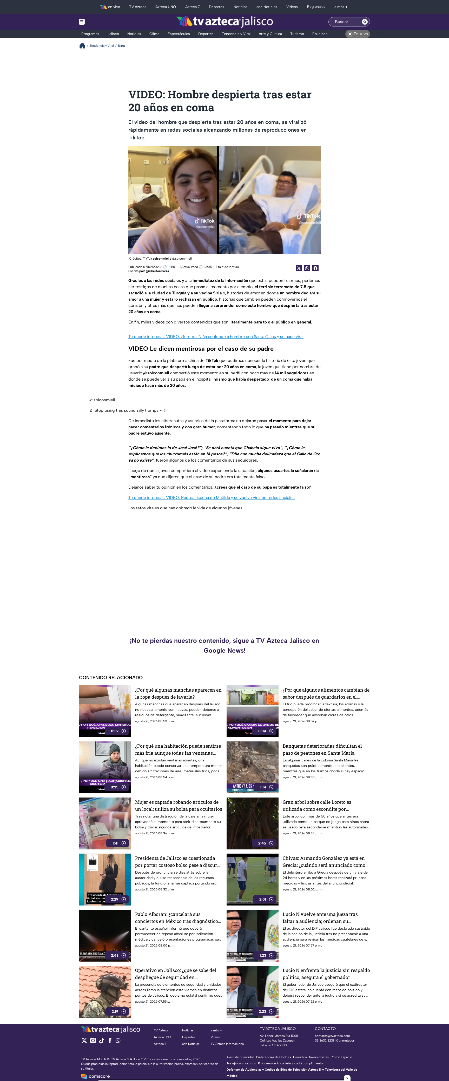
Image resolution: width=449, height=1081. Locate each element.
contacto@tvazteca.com (332, 1036)
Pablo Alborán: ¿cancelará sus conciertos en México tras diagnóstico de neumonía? (176, 918)
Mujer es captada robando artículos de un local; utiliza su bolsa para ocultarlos (178, 805)
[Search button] (365, 22)
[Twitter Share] (299, 268)
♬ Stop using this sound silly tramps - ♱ (127, 410)
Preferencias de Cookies (273, 1057)
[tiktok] (101, 1042)
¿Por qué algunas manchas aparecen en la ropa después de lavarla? (178, 693)
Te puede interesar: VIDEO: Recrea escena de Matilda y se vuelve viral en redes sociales (211, 497)
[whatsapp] (118, 1041)
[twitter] (84, 1042)
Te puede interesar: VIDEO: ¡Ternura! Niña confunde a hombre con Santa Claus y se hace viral (215, 336)
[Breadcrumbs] (84, 45)
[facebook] (110, 1042)
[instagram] (93, 1042)
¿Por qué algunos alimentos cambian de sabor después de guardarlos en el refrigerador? (326, 693)
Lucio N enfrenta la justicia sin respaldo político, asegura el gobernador (326, 973)
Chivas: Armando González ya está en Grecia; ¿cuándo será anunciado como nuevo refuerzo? (324, 862)
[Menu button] (100, 22)
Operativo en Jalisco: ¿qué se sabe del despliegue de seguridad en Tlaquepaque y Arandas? (175, 974)
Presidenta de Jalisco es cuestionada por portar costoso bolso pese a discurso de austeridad (178, 862)
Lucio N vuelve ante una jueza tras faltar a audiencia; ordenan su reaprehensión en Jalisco (320, 918)
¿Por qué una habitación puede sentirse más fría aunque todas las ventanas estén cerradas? (178, 749)
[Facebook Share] (315, 268)
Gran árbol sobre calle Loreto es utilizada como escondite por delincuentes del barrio (317, 806)
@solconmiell (102, 399)
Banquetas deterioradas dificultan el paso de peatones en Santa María (322, 749)
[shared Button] (307, 268)
